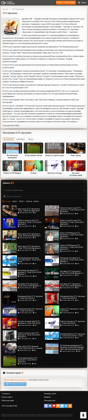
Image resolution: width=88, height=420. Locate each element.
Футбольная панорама (12, 156)
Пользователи (49, 400)
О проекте (6, 394)
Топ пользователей (9, 406)
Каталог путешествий (76, 174)
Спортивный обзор (33, 155)
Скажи (33, 173)
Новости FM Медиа (12, 173)
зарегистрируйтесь (20, 380)
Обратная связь (8, 400)
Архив (5, 9)
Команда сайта (50, 394)
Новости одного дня (54, 155)
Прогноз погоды (54, 173)
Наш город (76, 155)
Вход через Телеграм (16, 384)
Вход (59, 2)
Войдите (7, 380)
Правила (47, 397)
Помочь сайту (7, 397)
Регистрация (69, 2)
